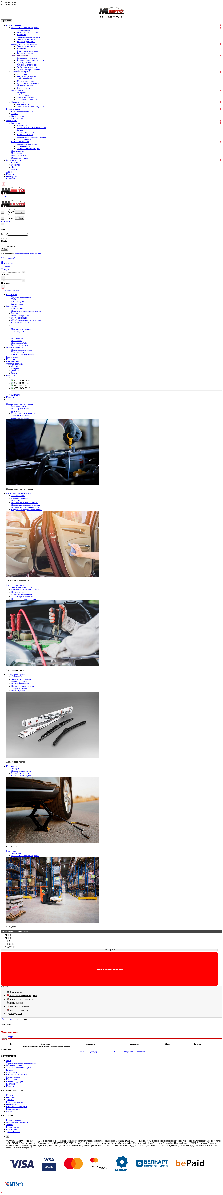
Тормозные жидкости (26, 39)
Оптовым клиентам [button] (14, 347)
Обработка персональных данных (31, 137)
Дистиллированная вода (27, 51)
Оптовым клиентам (20, 141)
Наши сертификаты (25, 132)
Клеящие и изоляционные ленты (31, 60)
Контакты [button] (10, 375)
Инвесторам (16, 153)
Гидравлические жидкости (28, 37)
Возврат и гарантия (14, 1102)
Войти (4, 249)
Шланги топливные (25, 81)
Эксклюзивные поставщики (18, 1067)
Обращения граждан (26, 139)
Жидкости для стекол (26, 53)
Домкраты (21, 93)
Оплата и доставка (14, 160)
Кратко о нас (22, 125)
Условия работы (24, 146)
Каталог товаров (13, 25)
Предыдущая (92, 1052)
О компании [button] (11, 306)
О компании (11, 121)
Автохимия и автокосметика (24, 44)
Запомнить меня (11, 247)
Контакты (10, 179)
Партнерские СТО (19, 155)
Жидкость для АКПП (26, 41)
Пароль (4, 239)
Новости (10, 174)
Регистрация (11, 176)
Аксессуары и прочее (20, 72)
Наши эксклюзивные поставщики (31, 128)
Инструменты (17, 90)
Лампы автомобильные (27, 58)
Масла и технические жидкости (25, 27)
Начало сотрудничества (27, 144)
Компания (15, 123)
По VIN (11, 212)
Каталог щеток (17, 116)
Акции (9, 172)
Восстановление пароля (16, 1106)
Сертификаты (12, 1072)
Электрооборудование (21, 55)
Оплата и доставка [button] (14, 364)
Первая (81, 1052)
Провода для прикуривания (29, 69)
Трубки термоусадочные (27, 67)
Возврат (14, 169)
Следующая (128, 1052)
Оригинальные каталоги (22, 111)
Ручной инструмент (25, 97)
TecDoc (14, 114)
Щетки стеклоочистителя (28, 83)
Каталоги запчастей (15, 109)
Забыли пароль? (8, 258)
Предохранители (24, 62)
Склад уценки (17, 102)
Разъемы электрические (27, 65)
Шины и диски (23, 88)
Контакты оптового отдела (28, 148)
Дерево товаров (13, 1132)
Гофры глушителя (24, 79)
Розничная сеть (13, 1109)
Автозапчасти (23, 104)
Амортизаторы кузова (26, 76)
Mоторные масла (24, 30)
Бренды (20, 130)
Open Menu (6, 21)
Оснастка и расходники (27, 100)
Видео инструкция (19, 158)
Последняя (140, 1052)
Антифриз (21, 34)
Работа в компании (25, 134)
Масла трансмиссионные (28, 32)
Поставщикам (17, 151)
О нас (8, 1060)
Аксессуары (22, 74)
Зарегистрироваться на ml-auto (27, 254)
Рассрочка (15, 165)
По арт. (11, 218)
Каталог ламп (17, 118)
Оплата (14, 162)
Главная (4, 1019)
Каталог (12, 1019)
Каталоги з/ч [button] (11, 294)
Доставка (15, 167)
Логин (4, 234)
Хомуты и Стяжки (25, 86)
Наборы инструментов (27, 95)
